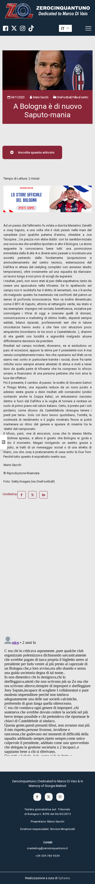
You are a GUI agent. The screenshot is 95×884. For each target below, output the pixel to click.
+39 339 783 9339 (47, 855)
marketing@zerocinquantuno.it (47, 848)
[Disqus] (47, 569)
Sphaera (64, 878)
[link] (47, 10)
